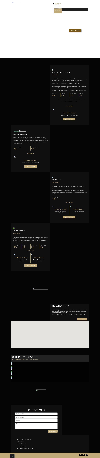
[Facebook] (80, 455)
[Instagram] (82, 455)
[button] (50, 380)
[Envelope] (87, 455)
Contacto (58, 10)
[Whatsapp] (84, 455)
